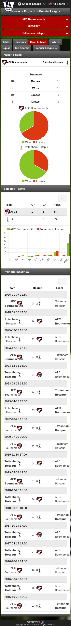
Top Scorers (22, 48)
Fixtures (55, 42)
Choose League (31, 3)
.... (62, 198)
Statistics (20, 42)
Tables (6, 42)
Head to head (38, 42)
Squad (6, 48)
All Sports (59, 3)
